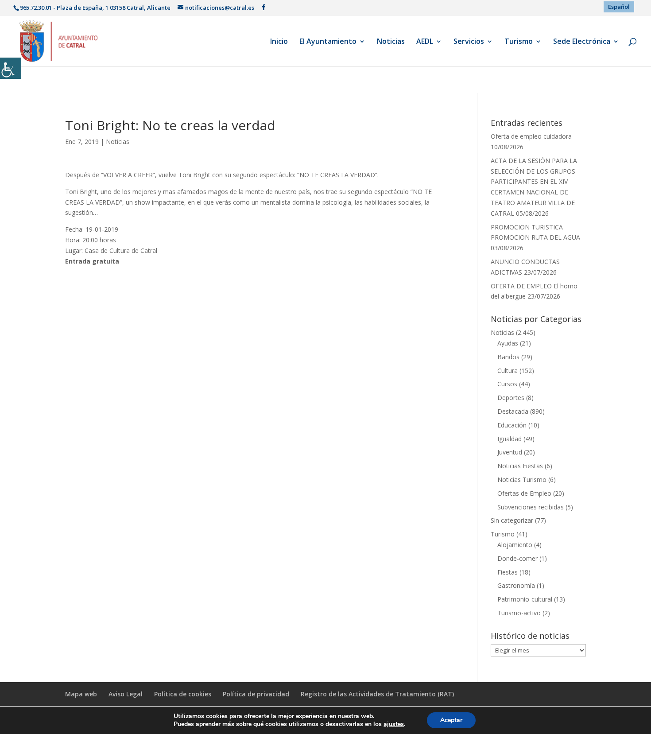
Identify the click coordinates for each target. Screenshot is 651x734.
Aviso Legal (125, 694)
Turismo (518, 42)
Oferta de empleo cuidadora (531, 136)
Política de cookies (182, 694)
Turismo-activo (519, 613)
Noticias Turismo (521, 479)
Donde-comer (517, 558)
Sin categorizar (512, 520)
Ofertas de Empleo (524, 493)
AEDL (424, 42)
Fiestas (507, 572)
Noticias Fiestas (520, 466)
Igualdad (509, 439)
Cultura (507, 370)
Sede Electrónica (581, 42)
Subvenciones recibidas (530, 507)
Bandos (508, 357)
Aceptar (451, 720)
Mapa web (81, 694)
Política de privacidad (256, 694)
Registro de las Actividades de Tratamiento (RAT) (377, 694)
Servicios (468, 42)
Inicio (279, 42)
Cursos (507, 384)
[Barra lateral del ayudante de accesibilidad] (10, 68)
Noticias (391, 42)
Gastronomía (516, 585)
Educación (512, 425)
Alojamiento (514, 544)
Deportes (510, 397)
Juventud (509, 452)
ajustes (394, 724)
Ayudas (507, 343)
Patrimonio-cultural (524, 599)
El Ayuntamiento (327, 42)
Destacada (512, 411)
